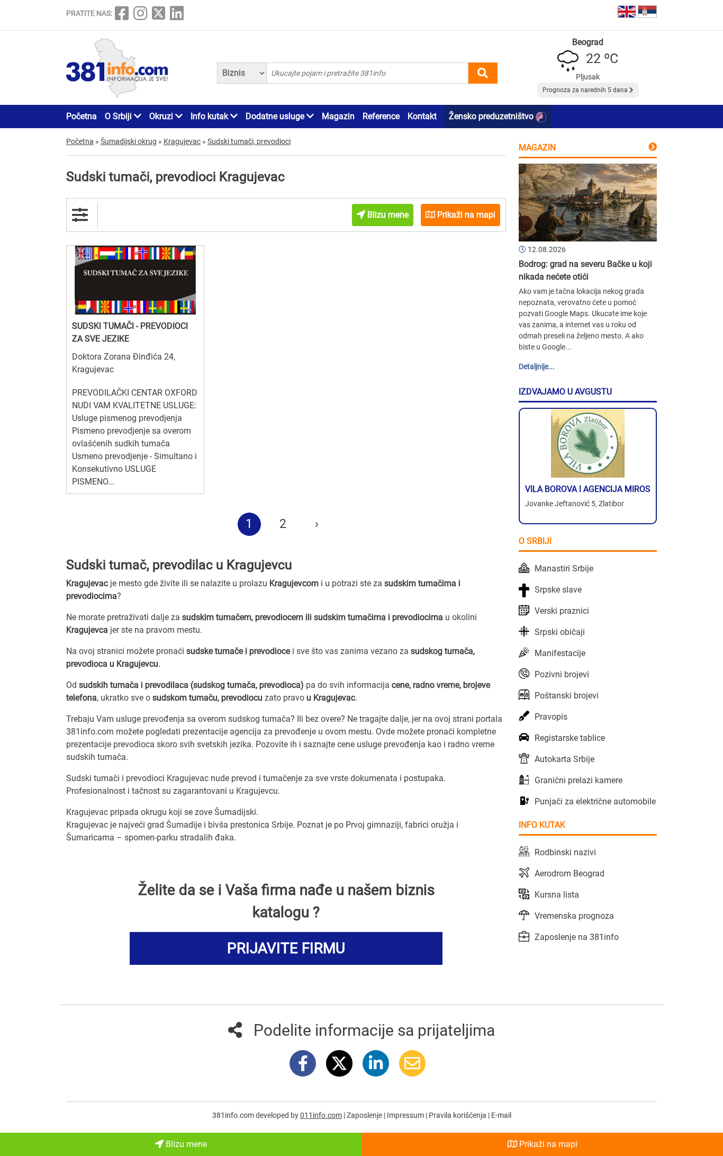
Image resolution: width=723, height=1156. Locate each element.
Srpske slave (558, 590)
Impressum (406, 1115)
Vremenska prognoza (574, 916)
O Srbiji (119, 116)
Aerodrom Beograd (569, 873)
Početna (81, 116)
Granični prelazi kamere (578, 780)
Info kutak (210, 116)
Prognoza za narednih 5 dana (586, 90)
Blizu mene (185, 1144)
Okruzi (162, 116)
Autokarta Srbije (564, 759)
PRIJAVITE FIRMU (286, 948)
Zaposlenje (365, 1115)
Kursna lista (557, 895)
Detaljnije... (537, 366)
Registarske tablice (570, 738)
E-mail (501, 1115)
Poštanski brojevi (567, 696)
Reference (381, 116)
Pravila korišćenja (458, 1115)
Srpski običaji (560, 632)
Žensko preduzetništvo (492, 116)
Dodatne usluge (276, 116)
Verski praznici (562, 611)
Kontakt (422, 116)
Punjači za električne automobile (595, 801)
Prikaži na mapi (547, 1144)
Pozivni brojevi (562, 674)
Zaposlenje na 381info (577, 937)
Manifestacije (560, 653)
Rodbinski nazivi (565, 852)
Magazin (338, 116)
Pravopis (551, 717)
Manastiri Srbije (564, 568)
